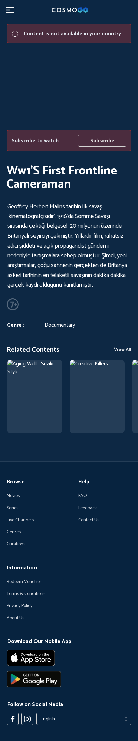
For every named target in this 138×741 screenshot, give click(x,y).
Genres (14, 532)
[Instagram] (27, 719)
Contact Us (88, 520)
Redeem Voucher (24, 582)
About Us (15, 618)
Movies (13, 496)
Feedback (87, 508)
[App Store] (69, 658)
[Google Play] (69, 679)
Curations (16, 544)
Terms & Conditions (26, 594)
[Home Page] (69, 10)
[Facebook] (13, 719)
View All (122, 350)
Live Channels (20, 520)
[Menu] (10, 10)
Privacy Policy (19, 606)
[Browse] (35, 396)
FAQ (82, 496)
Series (12, 508)
